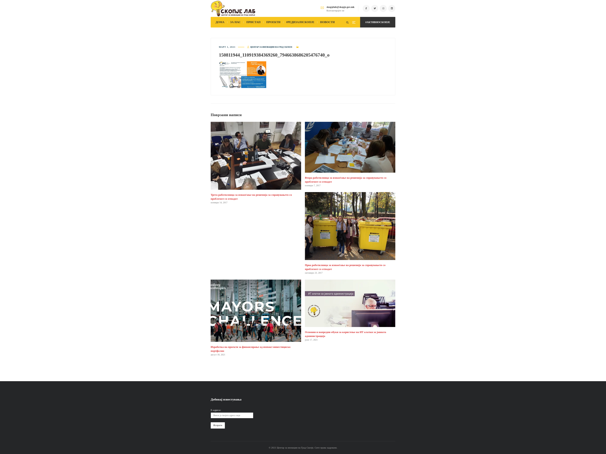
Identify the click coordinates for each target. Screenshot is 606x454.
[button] (242, 74)
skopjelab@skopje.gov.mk (340, 7)
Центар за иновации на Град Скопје (271, 47)
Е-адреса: (216, 410)
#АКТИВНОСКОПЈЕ (377, 22)
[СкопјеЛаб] (233, 8)
